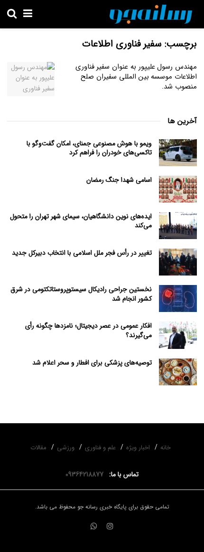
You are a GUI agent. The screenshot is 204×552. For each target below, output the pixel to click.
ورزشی (65, 448)
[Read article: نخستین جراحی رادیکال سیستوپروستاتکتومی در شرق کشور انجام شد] (178, 298)
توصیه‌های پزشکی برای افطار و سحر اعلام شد (92, 362)
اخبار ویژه (138, 448)
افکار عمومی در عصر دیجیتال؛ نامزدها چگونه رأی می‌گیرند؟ (88, 330)
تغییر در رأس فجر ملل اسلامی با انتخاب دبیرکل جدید (82, 253)
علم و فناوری (100, 448)
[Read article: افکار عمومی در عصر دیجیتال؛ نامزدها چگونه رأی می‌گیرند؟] (178, 334)
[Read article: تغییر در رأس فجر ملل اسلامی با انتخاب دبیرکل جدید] (178, 262)
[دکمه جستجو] (12, 14)
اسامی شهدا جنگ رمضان (119, 180)
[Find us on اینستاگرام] (110, 527)
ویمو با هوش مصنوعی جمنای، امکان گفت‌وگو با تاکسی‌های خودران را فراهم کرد (89, 148)
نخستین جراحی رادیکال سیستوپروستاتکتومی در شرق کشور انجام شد (81, 294)
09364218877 (86, 474)
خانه (165, 448)
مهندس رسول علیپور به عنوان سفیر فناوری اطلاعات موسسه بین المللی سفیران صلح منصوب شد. (136, 76)
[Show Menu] (27, 14)
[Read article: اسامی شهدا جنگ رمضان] (178, 189)
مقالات (38, 448)
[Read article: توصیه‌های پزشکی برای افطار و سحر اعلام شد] (178, 371)
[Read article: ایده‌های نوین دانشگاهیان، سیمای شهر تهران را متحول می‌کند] (178, 225)
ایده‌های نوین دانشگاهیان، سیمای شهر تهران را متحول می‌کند (81, 221)
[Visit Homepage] (151, 14)
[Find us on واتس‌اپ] (94, 527)
